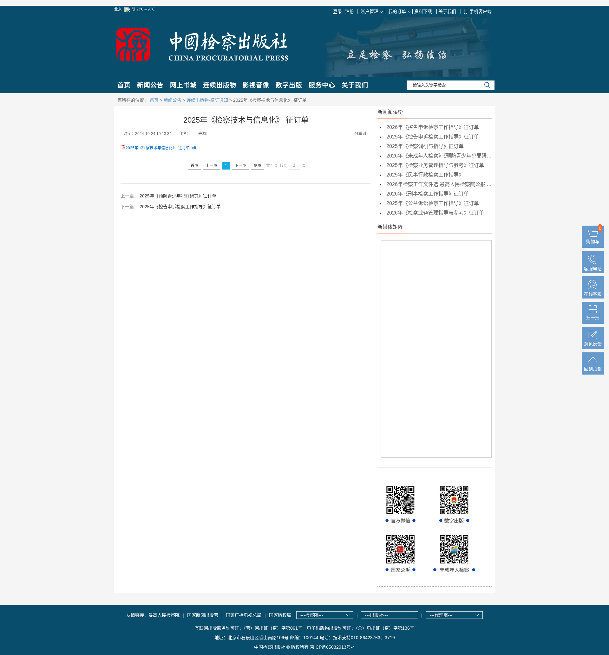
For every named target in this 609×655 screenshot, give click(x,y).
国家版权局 (280, 615)
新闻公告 (150, 85)
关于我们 (447, 11)
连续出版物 (219, 85)
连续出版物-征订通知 (207, 100)
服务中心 (322, 85)
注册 (349, 11)
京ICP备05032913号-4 (332, 647)
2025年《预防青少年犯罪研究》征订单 (178, 195)
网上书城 (183, 85)
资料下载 (423, 11)
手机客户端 (480, 11)
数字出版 (289, 85)
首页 (124, 85)
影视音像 (256, 85)
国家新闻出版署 (202, 615)
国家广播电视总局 (243, 615)
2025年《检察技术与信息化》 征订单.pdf (161, 148)
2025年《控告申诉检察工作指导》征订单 (180, 206)
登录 (337, 11)
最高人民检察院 (164, 615)
